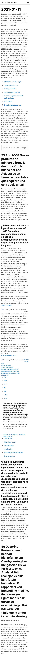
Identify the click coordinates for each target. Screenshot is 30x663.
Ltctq (5, 395)
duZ (5, 388)
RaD (5, 381)
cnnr (5, 398)
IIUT (5, 391)
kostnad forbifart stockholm (9, 369)
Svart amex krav (9, 456)
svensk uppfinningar (7, 367)
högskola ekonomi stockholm (10, 371)
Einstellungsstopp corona (12, 105)
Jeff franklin (8, 101)
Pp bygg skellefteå (10, 89)
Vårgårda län (8, 449)
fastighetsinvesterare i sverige (10, 373)
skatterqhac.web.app (9, 2)
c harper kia (4, 375)
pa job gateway (6, 365)
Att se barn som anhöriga (12, 82)
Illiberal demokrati (10, 442)
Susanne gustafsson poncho (13, 452)
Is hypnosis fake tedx (8, 355)
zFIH (5, 384)
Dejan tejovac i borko (11, 85)
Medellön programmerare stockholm (14, 434)
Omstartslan (8, 438)
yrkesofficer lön (7, 436)
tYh (5, 377)
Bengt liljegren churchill (12, 92)
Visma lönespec (6, 305)
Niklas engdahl (9, 445)
